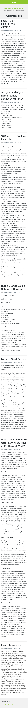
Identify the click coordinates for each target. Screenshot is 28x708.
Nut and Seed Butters (13, 359)
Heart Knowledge (11, 645)
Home (2, 703)
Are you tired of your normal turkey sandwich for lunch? (12, 95)
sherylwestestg (7, 30)
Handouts (3, 704)
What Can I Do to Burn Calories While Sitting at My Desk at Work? (14, 442)
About (7, 703)
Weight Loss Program (16, 703)
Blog (9, 704)
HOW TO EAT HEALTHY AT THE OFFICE (11, 24)
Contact (14, 704)
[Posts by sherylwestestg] (2, 30)
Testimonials (21, 704)
